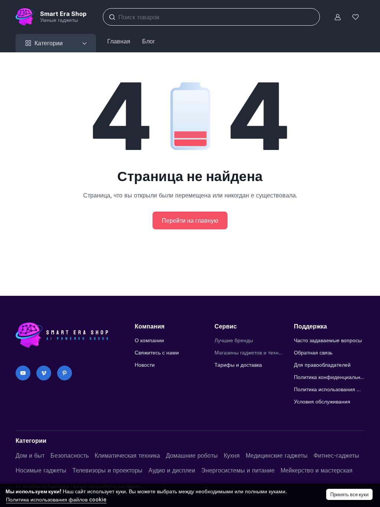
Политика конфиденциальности (329, 377)
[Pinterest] (64, 373)
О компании (149, 340)
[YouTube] (23, 373)
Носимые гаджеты (41, 470)
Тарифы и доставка (238, 365)
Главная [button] (118, 41)
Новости (145, 365)
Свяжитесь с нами (157, 352)
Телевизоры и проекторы (107, 470)
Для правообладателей (322, 365)
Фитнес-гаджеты (336, 455)
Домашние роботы (192, 455)
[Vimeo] (43, 373)
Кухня (232, 455)
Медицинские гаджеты (277, 455)
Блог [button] (148, 41)
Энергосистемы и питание (238, 470)
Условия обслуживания (322, 401)
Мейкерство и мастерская (317, 470)
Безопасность (69, 455)
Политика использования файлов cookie (329, 389)
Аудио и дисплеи (171, 470)
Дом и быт (30, 455)
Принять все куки (349, 494)
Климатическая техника (127, 455)
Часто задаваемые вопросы (328, 340)
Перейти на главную (190, 220)
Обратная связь (313, 352)
